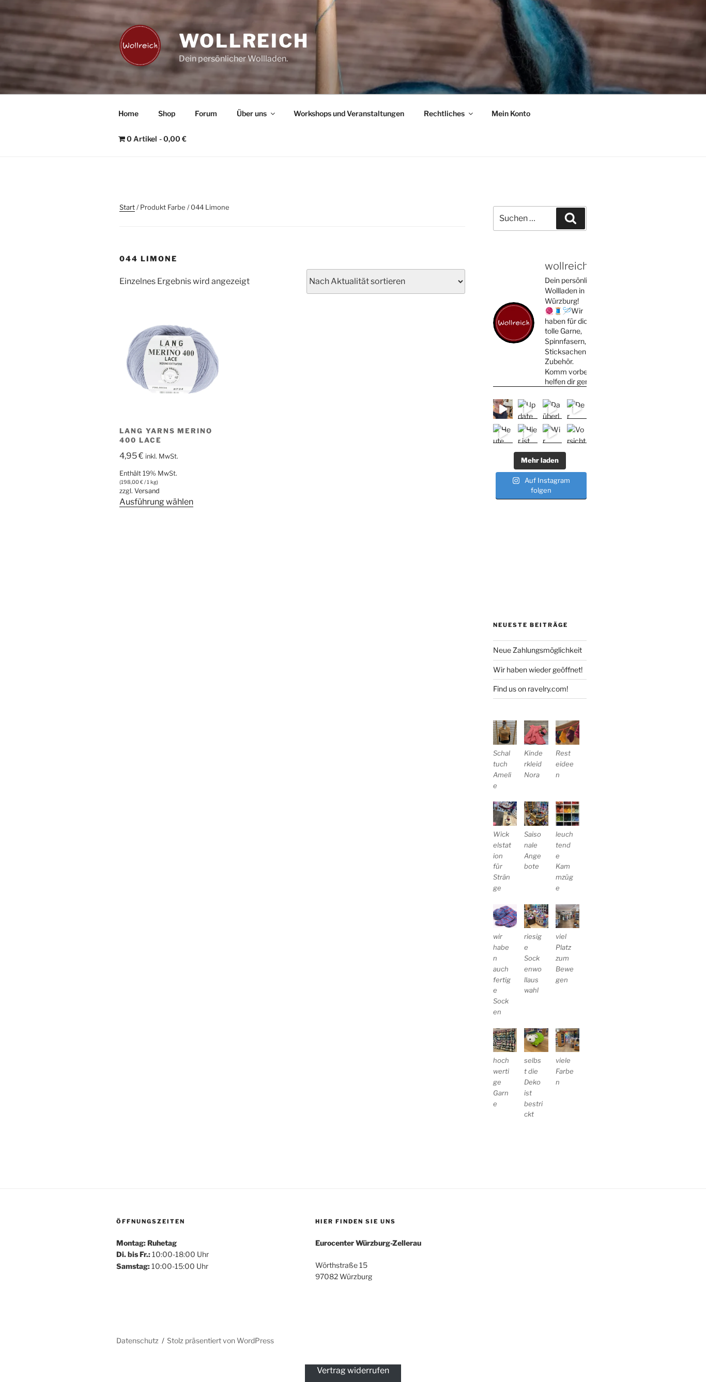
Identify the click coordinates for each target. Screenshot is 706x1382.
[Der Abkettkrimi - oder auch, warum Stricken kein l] (577, 409)
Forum (206, 113)
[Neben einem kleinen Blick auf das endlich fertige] (503, 409)
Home (128, 113)
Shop (166, 113)
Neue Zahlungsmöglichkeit (537, 650)
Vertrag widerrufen (353, 1370)
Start (127, 207)
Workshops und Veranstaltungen (349, 113)
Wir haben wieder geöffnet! (537, 669)
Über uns (252, 113)
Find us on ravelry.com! (530, 688)
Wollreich (244, 40)
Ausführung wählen (156, 502)
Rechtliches (444, 113)
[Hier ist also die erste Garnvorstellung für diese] (528, 434)
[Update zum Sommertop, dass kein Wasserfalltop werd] (528, 409)
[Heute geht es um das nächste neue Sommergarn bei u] (503, 434)
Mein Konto (511, 113)
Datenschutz (137, 1340)
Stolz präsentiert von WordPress (220, 1340)
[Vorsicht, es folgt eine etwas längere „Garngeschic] (577, 434)
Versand (147, 491)
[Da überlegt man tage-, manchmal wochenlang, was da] (552, 409)
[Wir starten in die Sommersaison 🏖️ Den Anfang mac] (552, 434)
